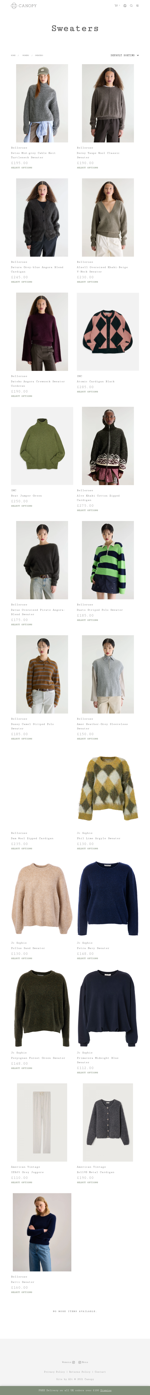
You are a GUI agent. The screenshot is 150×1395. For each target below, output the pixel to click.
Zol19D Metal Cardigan (95, 1172)
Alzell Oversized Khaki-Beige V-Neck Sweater (102, 269)
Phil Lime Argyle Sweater (99, 838)
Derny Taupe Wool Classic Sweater (98, 155)
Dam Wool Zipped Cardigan (32, 838)
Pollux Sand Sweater (28, 948)
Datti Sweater (22, 1282)
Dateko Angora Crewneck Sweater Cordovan (38, 383)
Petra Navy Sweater (93, 948)
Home (13, 55)
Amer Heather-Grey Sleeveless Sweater (102, 726)
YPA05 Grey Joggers (27, 1172)
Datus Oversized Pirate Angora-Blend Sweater (38, 612)
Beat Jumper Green (26, 495)
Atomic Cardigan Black (96, 381)
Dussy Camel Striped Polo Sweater (32, 726)
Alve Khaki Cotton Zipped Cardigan (98, 498)
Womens (25, 55)
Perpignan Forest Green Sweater (38, 1057)
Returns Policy (79, 1372)
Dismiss (106, 1390)
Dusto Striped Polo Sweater (100, 609)
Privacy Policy (54, 1372)
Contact (100, 1372)
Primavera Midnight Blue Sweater (98, 1060)
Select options (21, 167)
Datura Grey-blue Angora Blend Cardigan (37, 269)
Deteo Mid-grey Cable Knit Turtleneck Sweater (33, 155)
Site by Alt (64, 1379)
